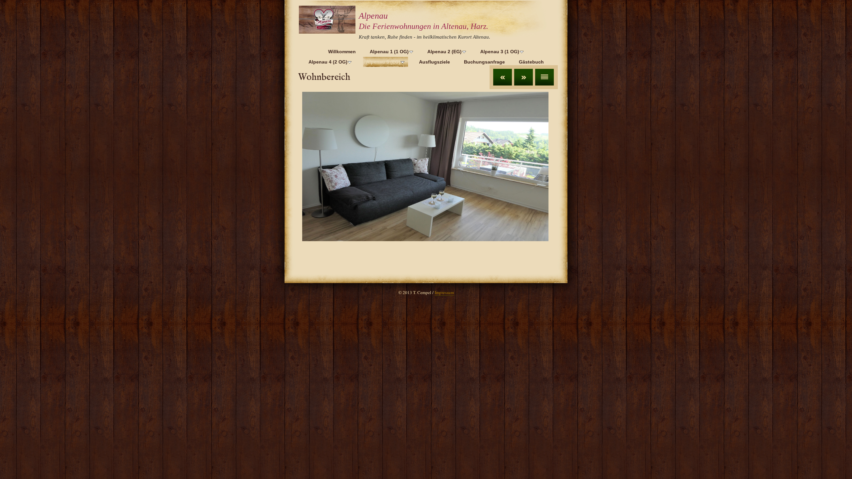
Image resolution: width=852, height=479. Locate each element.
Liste (544, 77)
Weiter (523, 77)
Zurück (502, 77)
